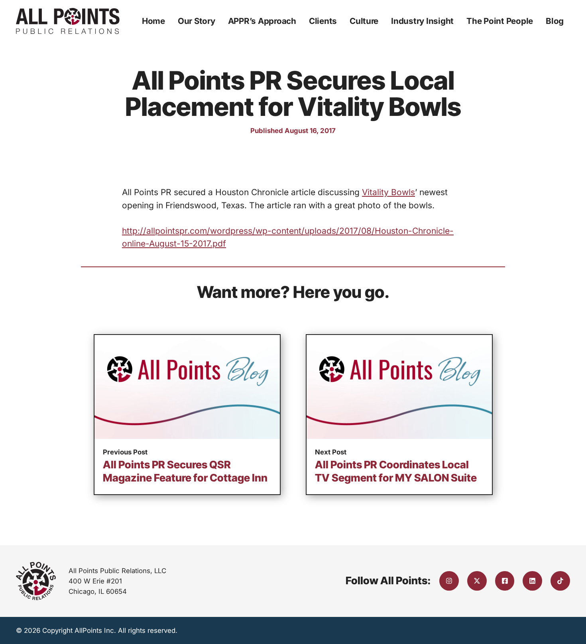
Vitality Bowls (388, 192)
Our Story (196, 21)
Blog (555, 21)
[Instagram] (449, 581)
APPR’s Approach (262, 21)
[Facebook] (505, 581)
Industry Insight (422, 21)
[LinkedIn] (532, 581)
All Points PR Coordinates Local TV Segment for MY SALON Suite (396, 471)
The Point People (499, 21)
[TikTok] (560, 581)
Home (153, 21)
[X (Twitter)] (477, 581)
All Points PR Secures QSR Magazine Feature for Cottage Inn (185, 471)
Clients (323, 21)
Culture (364, 21)
